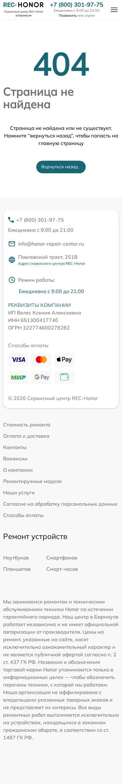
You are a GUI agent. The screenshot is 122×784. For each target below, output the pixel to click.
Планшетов (17, 569)
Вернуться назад (59, 167)
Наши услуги (19, 492)
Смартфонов (61, 557)
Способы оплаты (23, 515)
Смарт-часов (62, 569)
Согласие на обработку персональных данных (60, 504)
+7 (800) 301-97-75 (76, 4)
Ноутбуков (16, 557)
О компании (18, 470)
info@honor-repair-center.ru (51, 244)
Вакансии (15, 458)
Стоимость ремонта (26, 424)
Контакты (15, 447)
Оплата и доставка (26, 436)
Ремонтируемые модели (32, 481)
